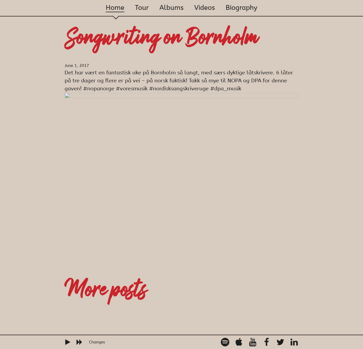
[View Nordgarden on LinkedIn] (294, 342)
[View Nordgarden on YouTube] (252, 342)
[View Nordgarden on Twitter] (280, 342)
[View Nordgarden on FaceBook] (266, 342)
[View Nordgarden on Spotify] (225, 342)
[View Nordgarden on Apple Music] (239, 342)
